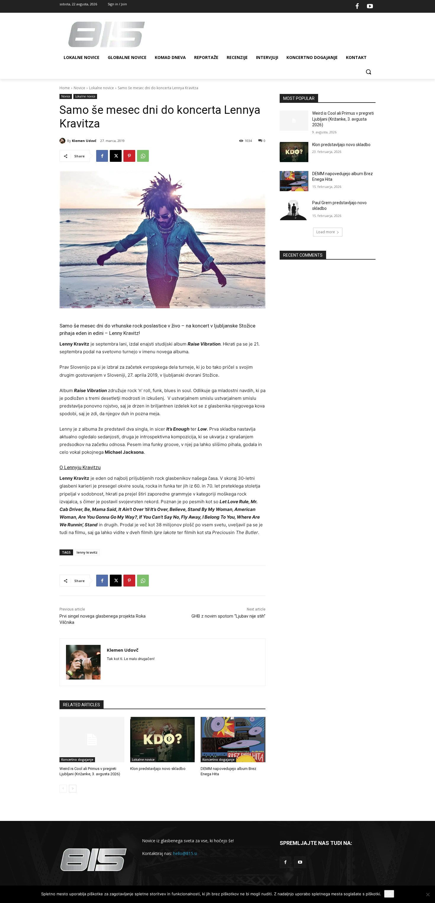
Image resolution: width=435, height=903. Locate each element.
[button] (368, 72)
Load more (325, 231)
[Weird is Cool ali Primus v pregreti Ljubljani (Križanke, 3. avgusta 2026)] (91, 739)
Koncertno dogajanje (77, 759)
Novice (79, 87)
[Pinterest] (129, 156)
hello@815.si (185, 853)
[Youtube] (370, 6)
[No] (428, 894)
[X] (116, 156)
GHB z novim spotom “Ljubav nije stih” (228, 616)
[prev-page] (63, 788)
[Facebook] (357, 6)
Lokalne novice (101, 87)
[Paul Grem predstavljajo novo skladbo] (294, 210)
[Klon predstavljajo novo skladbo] (162, 739)
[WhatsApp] (143, 156)
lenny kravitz (87, 552)
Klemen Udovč (84, 140)
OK (389, 893)
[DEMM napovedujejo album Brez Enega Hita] (233, 739)
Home (64, 87)
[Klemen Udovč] (63, 141)
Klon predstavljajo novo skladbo (158, 768)
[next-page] (72, 788)
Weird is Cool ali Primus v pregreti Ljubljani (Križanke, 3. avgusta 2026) (343, 119)
